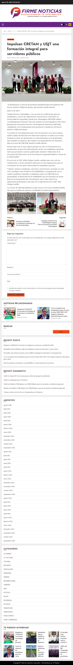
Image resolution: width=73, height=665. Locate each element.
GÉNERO (6, 577)
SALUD (6, 596)
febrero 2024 (8, 521)
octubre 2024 (8, 490)
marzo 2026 (7, 424)
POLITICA (7, 592)
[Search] (66, 24)
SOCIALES (7, 604)
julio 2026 (7, 409)
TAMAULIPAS (11, 39)
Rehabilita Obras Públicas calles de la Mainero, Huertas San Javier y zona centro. (31, 349)
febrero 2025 (8, 475)
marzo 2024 (7, 517)
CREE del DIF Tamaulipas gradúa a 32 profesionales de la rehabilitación (65, 653)
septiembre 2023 (9, 541)
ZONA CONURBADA (10, 620)
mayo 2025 (7, 463)
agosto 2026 (8, 405)
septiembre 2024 (9, 494)
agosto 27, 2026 (22, 317)
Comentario (11, 243)
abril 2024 (7, 514)
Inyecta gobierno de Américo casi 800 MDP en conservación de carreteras (29, 363)
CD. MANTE (7, 554)
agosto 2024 (8, 498)
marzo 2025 (7, 471)
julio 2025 (7, 456)
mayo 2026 (7, 417)
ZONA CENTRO (9, 616)
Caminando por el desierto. (18, 380)
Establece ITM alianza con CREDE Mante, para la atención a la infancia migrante (36, 384)
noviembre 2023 (9, 533)
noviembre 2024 (9, 486)
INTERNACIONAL (10, 581)
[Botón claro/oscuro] (63, 24)
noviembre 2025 (9, 440)
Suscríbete (70, 24)
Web (8, 281)
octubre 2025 (8, 444)
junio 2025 (7, 459)
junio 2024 (7, 506)
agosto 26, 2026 (56, 318)
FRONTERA (7, 573)
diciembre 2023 (9, 529)
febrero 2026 (8, 428)
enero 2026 (7, 432)
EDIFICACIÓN (8, 569)
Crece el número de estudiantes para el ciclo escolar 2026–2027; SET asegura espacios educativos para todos (60, 312)
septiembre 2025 (9, 448)
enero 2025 (7, 479)
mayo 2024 (7, 510)
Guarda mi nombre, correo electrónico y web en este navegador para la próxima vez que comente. (36, 289)
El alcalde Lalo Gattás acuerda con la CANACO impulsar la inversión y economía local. (33, 353)
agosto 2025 (8, 452)
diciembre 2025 (9, 436)
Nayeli (6, 388)
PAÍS (5, 589)
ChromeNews (46, 663)
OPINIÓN (7, 585)
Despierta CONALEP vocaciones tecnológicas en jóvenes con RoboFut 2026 (26, 312)
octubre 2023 (8, 537)
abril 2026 (7, 421)
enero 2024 (7, 525)
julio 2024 (7, 502)
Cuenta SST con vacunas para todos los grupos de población (29, 376)
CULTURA (7, 561)
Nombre (10, 267)
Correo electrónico (14, 274)
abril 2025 (7, 467)
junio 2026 (7, 413)
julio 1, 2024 (16, 57)
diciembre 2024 (9, 483)
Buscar (8, 326)
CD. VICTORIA (8, 558)
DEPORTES (7, 565)
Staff (9, 57)
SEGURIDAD (8, 600)
